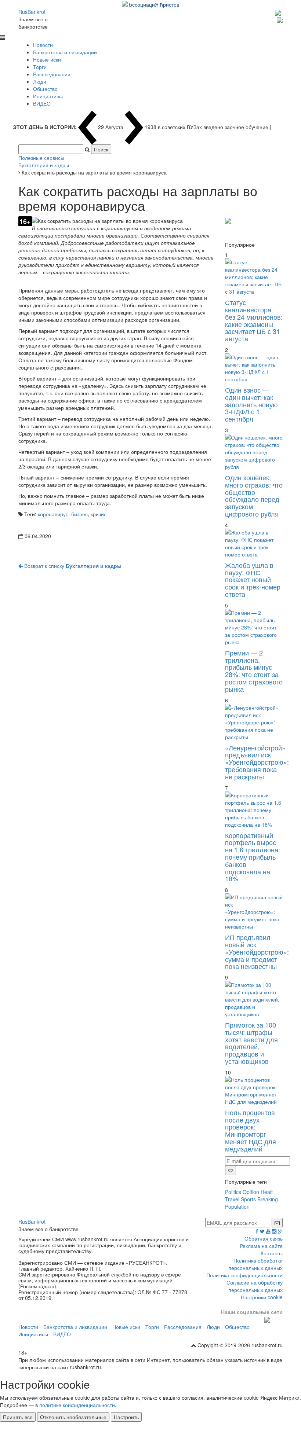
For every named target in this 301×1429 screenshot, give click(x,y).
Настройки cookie (262, 1297)
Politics (233, 1191)
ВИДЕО (42, 103)
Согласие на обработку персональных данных (254, 1286)
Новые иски (47, 59)
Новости (43, 44)
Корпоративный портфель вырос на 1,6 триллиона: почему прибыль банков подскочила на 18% (252, 857)
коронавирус (53, 514)
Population (237, 1206)
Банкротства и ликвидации (65, 52)
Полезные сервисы (41, 157)
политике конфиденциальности (77, 1404)
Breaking (267, 1199)
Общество (45, 88)
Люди (39, 81)
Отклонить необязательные (73, 1417)
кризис (98, 514)
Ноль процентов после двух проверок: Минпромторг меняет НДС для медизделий (250, 1130)
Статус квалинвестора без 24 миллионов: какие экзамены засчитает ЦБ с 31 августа (254, 320)
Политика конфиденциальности (244, 1275)
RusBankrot (32, 11)
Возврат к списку (72, 565)
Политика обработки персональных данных (255, 1264)
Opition (251, 1191)
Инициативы (48, 96)
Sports (248, 1199)
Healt (267, 1191)
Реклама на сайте (261, 1245)
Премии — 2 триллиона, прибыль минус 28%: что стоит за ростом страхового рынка (254, 671)
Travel (232, 1199)
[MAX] (279, 11)
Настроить (126, 1417)
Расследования (51, 74)
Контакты (272, 1253)
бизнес (79, 514)
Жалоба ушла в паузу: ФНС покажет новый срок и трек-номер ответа (252, 579)
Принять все (18, 1417)
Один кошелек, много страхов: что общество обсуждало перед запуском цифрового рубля (254, 495)
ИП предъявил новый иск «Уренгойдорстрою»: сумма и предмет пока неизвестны (257, 951)
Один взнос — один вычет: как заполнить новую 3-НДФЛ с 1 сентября (251, 404)
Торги (40, 66)
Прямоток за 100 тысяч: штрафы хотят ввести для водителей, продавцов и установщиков (251, 1043)
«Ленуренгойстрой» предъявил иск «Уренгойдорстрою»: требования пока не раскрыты (257, 762)
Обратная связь (263, 1238)
